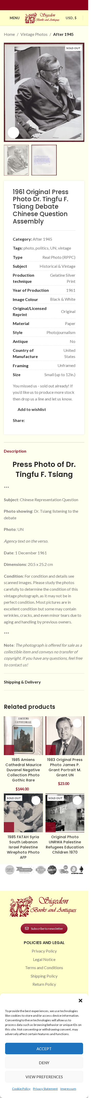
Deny (44, 1062)
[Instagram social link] (41, 5)
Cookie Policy (21, 1089)
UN (53, 247)
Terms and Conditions (44, 967)
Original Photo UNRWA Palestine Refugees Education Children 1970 (65, 844)
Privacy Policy (44, 950)
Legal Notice (44, 959)
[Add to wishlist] (35, 723)
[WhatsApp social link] (65, 420)
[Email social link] (40, 420)
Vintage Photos (34, 34)
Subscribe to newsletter (47, 929)
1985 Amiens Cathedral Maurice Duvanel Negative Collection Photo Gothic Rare (23, 770)
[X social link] (34, 420)
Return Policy (44, 984)
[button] (80, 1000)
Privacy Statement (45, 1089)
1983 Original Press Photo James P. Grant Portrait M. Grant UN (65, 767)
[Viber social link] (22, 427)
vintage (64, 247)
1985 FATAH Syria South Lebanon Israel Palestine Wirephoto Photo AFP (23, 847)
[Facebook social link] (35, 5)
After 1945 (63, 34)
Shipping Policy (44, 975)
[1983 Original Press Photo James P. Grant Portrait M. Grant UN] (65, 735)
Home (9, 34)
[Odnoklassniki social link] (58, 420)
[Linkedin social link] (53, 5)
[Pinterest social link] (47, 5)
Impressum (68, 1089)
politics (42, 247)
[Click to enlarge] (13, 132)
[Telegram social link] (16, 427)
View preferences (44, 1076)
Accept (44, 1048)
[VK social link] (71, 420)
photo (29, 247)
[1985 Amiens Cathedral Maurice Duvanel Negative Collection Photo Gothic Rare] (23, 735)
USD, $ (71, 18)
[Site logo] (43, 17)
